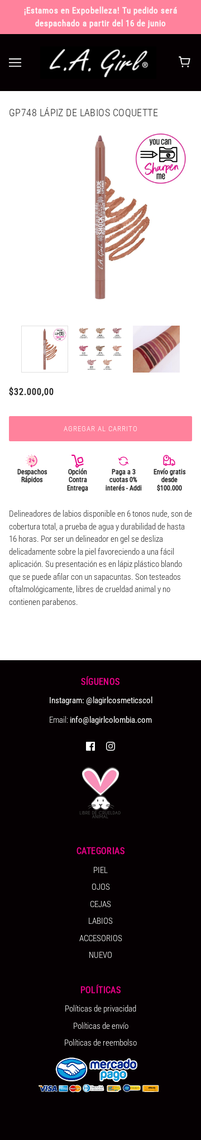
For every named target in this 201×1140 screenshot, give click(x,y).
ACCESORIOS (100, 938)
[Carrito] (186, 62)
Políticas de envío (100, 1026)
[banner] (98, 62)
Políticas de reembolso (100, 1043)
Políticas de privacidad (100, 1009)
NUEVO (100, 955)
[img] (90, 746)
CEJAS (100, 904)
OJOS (101, 887)
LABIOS (100, 921)
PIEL (100, 870)
